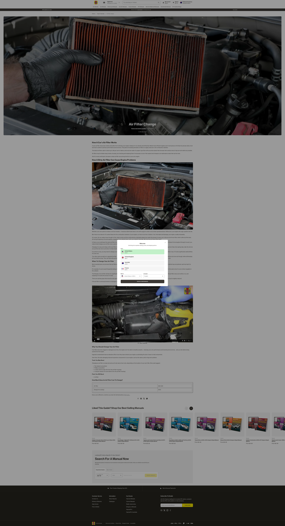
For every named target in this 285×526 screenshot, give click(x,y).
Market (122, 273)
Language (145, 273)
